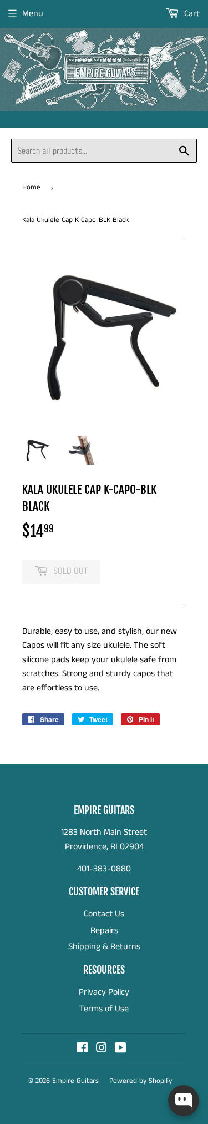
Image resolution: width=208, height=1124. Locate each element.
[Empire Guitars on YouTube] (120, 1049)
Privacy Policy (104, 992)
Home (31, 187)
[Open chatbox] (183, 1100)
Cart (191, 13)
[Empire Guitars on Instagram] (101, 1049)
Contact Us (104, 914)
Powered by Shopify (140, 1081)
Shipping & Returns (104, 946)
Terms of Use (104, 1008)
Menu (32, 13)
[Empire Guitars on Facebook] (82, 1049)
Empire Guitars (75, 1081)
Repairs (104, 930)
